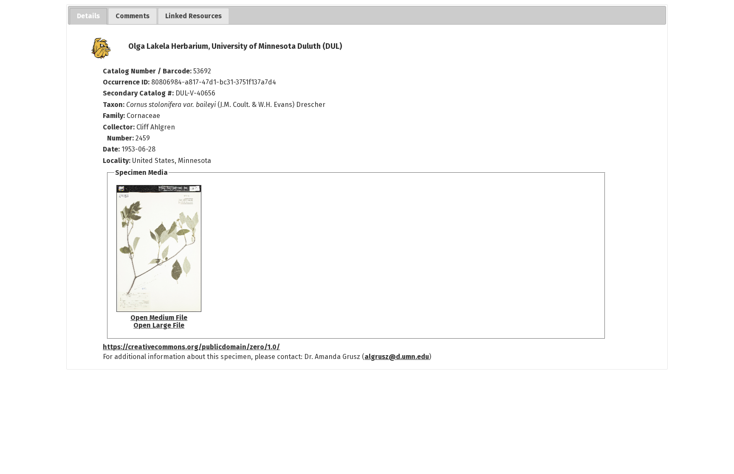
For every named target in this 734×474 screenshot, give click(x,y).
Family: (114, 116)
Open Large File (158, 325)
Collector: (119, 127)
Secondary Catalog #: (138, 93)
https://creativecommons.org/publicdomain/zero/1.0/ (191, 347)
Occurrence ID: (127, 82)
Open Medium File (158, 318)
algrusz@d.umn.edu (396, 357)
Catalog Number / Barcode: (148, 71)
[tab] (88, 16)
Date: (111, 149)
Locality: (116, 161)
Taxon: (113, 105)
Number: (121, 138)
